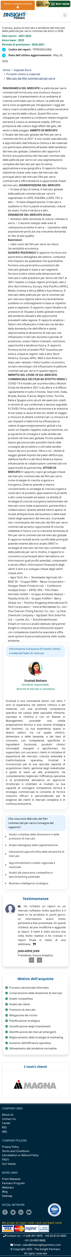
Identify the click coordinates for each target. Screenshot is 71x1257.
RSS (4, 1127)
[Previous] (29, 960)
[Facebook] (6, 1214)
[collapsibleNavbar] (65, 15)
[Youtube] (30, 1214)
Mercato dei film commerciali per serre (30, 78)
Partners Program (13, 1183)
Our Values (9, 1164)
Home (6, 70)
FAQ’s (5, 1159)
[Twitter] (14, 1214)
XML (4, 1131)
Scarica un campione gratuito (17, 3)
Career (6, 1123)
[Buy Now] (53, 4)
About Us (8, 1114)
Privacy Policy (10, 1147)
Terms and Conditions (15, 1151)
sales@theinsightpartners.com (41, 1245)
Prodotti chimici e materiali (23, 74)
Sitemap (7, 1196)
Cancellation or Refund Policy (20, 1155)
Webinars (8, 1187)
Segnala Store (22, 70)
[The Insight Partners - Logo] (15, 15)
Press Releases (11, 1179)
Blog (5, 1191)
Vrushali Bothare (35, 680)
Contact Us (9, 1119)
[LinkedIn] (22, 1214)
